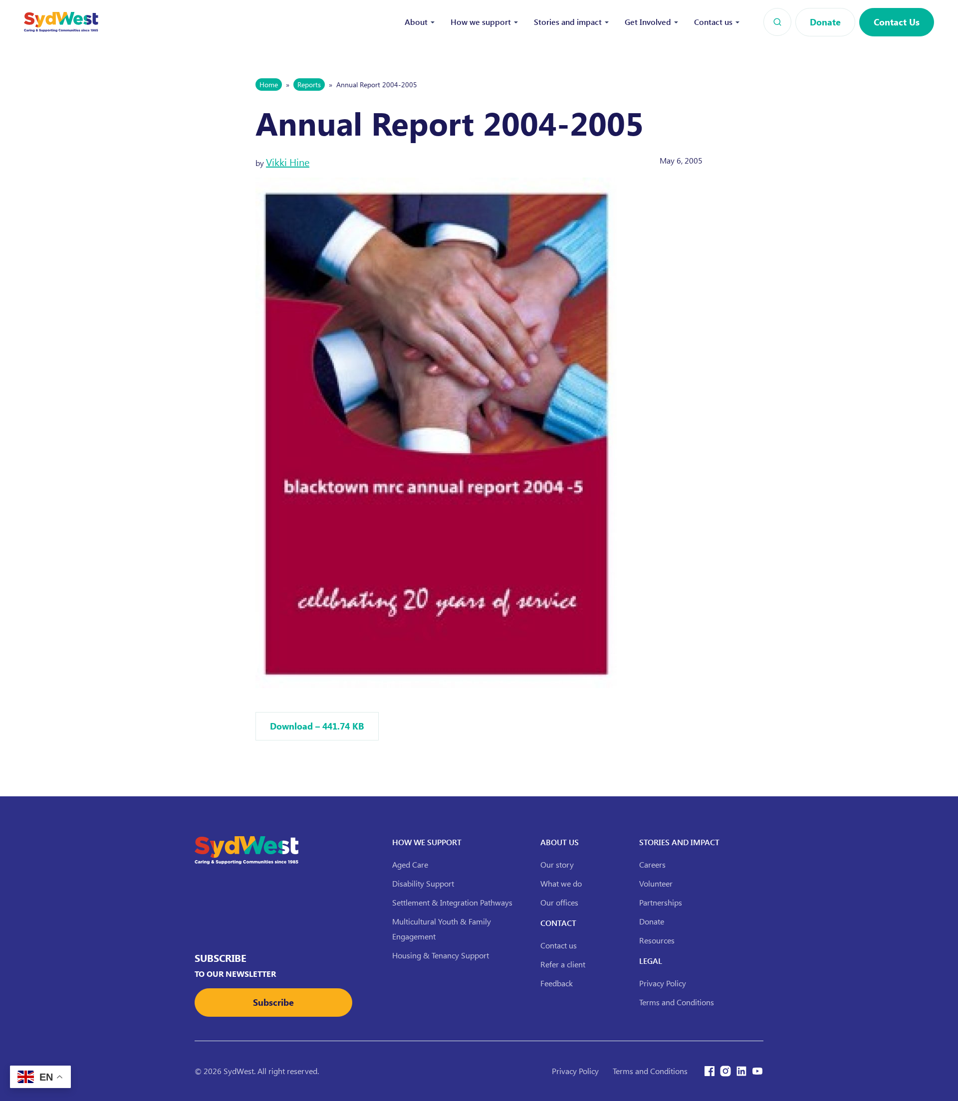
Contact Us (897, 22)
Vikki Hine (287, 162)
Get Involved (648, 21)
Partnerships (660, 902)
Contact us (713, 21)
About (416, 21)
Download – (317, 726)
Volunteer (656, 883)
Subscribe (273, 1002)
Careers (652, 864)
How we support (481, 21)
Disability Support (423, 883)
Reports (309, 84)
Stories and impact (568, 21)
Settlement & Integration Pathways (452, 902)
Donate (825, 22)
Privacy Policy (662, 983)
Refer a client (562, 964)
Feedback (556, 983)
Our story (557, 864)
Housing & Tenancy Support (440, 955)
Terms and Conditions (676, 1002)
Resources (657, 940)
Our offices (559, 902)
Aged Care (410, 864)
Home (268, 84)
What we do (561, 883)
